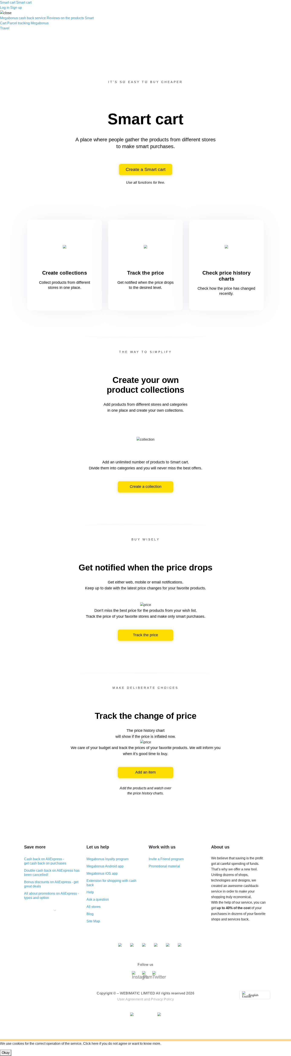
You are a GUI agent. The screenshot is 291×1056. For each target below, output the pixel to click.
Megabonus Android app (105, 866)
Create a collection (145, 486)
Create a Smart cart (146, 169)
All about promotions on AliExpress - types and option (51, 896)
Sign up (16, 7)
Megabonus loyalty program (107, 859)
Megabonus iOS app (102, 873)
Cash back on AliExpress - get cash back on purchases (45, 861)
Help (90, 892)
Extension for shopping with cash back (111, 883)
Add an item (145, 772)
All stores (93, 906)
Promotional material (164, 866)
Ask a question (97, 899)
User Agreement (130, 999)
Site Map (93, 921)
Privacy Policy (162, 999)
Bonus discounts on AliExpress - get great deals (51, 884)
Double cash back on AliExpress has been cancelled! (51, 873)
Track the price (145, 635)
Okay (6, 1053)
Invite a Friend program (166, 859)
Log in (4, 7)
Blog (90, 914)
